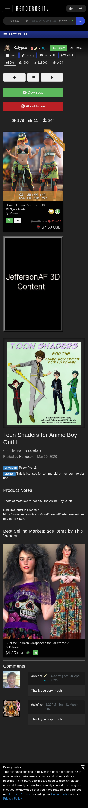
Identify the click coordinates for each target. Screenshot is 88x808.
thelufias (37, 704)
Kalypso (25, 456)
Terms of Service (20, 794)
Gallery (29, 55)
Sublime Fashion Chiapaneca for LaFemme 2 (37, 643)
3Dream (36, 676)
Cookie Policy (60, 794)
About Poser (35, 106)
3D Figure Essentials (22, 451)
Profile (77, 47)
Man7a (14, 213)
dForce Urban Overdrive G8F (26, 205)
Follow (60, 47)
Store (12, 55)
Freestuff (49, 55)
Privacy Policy (12, 798)
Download (35, 92)
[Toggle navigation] (7, 8)
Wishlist (67, 55)
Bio (11, 62)
